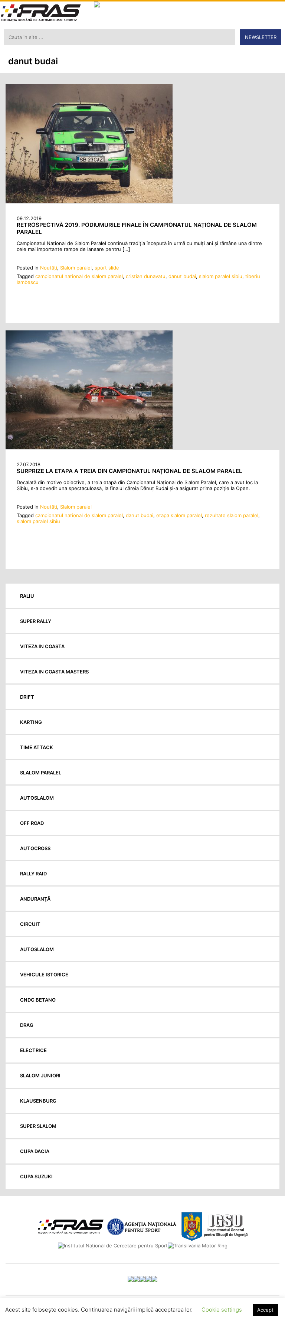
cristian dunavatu (146, 276)
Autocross (35, 848)
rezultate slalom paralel (231, 515)
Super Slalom (38, 1126)
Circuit (30, 924)
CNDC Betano (38, 1000)
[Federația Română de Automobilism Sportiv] (41, 13)
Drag (26, 1025)
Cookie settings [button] (222, 1309)
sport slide (107, 268)
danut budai (182, 276)
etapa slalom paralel (179, 515)
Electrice (33, 1050)
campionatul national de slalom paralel (79, 276)
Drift (27, 697)
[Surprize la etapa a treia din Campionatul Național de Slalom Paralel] (89, 447)
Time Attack (36, 747)
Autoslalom (37, 798)
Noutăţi (48, 268)
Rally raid (33, 874)
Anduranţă (35, 899)
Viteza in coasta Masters (54, 672)
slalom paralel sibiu (220, 276)
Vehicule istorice (44, 974)
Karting (31, 722)
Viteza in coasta (42, 646)
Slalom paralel (76, 268)
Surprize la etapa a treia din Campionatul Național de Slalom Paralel (129, 470)
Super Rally (35, 621)
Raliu (27, 596)
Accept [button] (265, 1310)
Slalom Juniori (40, 1075)
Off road (32, 823)
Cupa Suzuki (36, 1176)
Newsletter (260, 37)
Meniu (274, 11)
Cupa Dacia (34, 1151)
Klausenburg (38, 1101)
